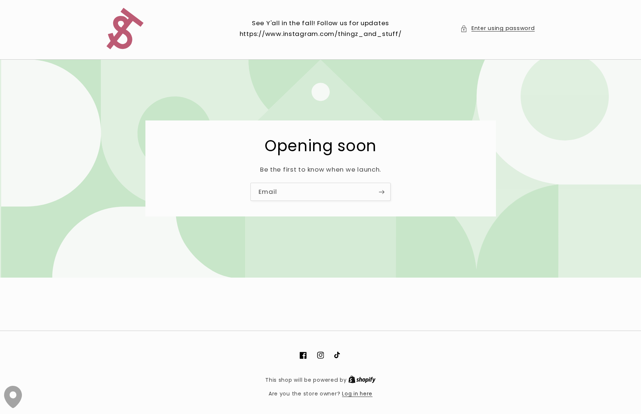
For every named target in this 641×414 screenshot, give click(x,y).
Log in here (357, 393)
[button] (497, 28)
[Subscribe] (381, 192)
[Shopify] (362, 380)
